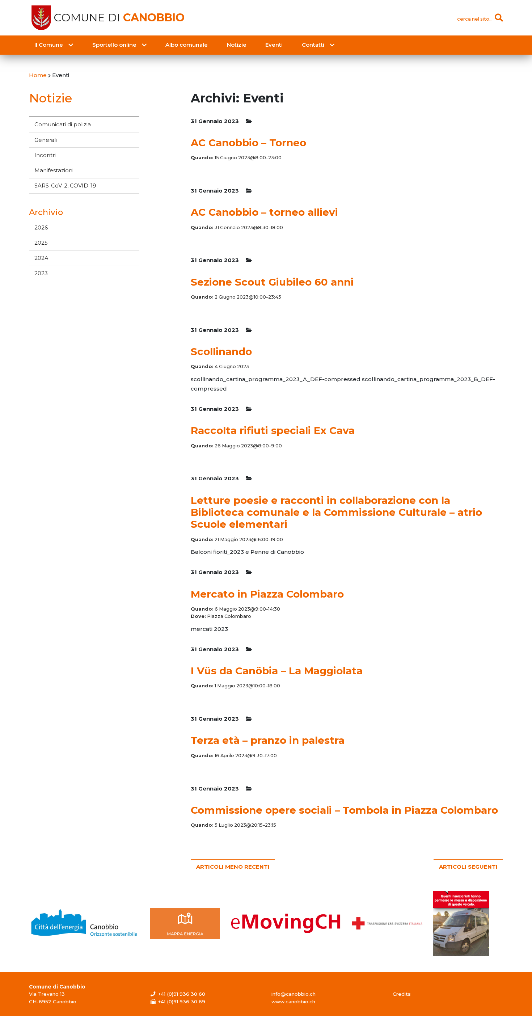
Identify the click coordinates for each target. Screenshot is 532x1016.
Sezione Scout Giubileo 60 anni (272, 282)
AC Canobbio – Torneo (248, 142)
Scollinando (221, 351)
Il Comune (48, 44)
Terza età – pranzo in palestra (268, 740)
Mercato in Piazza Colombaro (267, 594)
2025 (41, 242)
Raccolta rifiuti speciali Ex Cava (273, 430)
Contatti (313, 44)
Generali (45, 139)
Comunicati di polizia (62, 124)
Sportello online (114, 44)
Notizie (236, 44)
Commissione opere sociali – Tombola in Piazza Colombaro (344, 810)
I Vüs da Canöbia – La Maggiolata (277, 671)
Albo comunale (186, 44)
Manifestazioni (53, 170)
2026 (41, 227)
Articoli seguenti (468, 866)
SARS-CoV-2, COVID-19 (65, 185)
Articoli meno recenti (233, 866)
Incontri (45, 155)
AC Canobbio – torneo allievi (264, 212)
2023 (41, 273)
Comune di (119, 17)
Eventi (274, 44)
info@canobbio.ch (293, 994)
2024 (41, 257)
